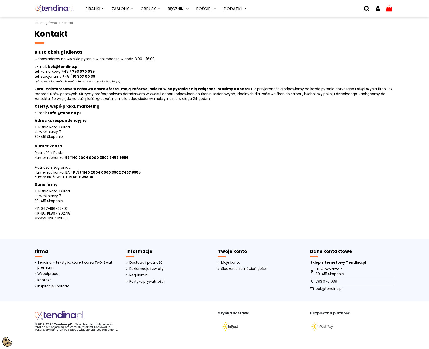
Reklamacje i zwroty (146, 268)
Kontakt (44, 280)
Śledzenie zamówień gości (244, 268)
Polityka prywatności (147, 281)
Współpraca (47, 273)
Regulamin (138, 275)
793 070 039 (83, 71)
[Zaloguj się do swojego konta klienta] (378, 8)
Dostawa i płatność (146, 262)
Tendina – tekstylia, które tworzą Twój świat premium (74, 265)
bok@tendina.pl (329, 288)
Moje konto (230, 262)
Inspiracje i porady (53, 286)
